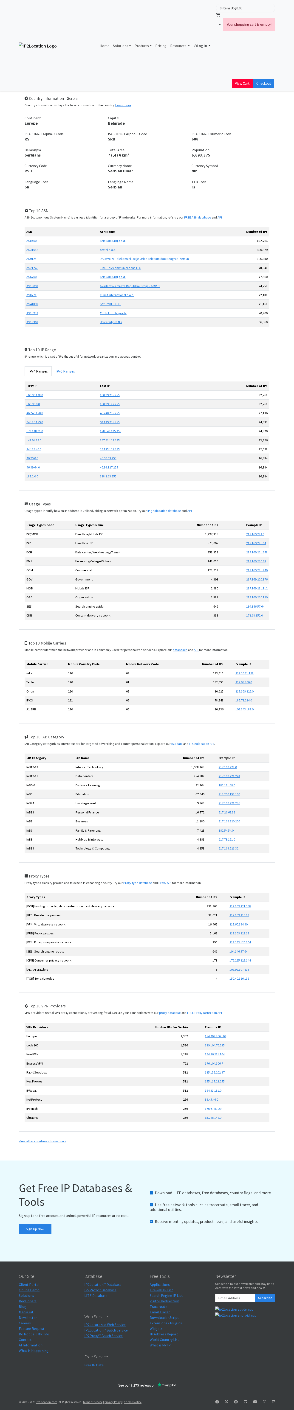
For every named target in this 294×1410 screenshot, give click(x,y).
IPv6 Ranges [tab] (65, 371)
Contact (25, 1339)
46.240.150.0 (34, 413)
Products (142, 45)
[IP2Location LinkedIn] (273, 1401)
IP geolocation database (164, 511)
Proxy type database (137, 883)
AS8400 (31, 241)
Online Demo (29, 1290)
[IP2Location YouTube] (255, 1401)
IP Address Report (164, 1334)
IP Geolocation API (201, 744)
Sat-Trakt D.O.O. (110, 304)
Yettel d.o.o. (108, 250)
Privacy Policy (113, 1402)
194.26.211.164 (215, 1054)
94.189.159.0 (34, 422)
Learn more (123, 105)
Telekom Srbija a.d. (113, 241)
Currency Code (36, 165)
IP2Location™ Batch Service (106, 1330)
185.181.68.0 (227, 785)
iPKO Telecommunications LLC (120, 268)
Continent (33, 118)
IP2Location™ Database (103, 1284)
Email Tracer (160, 1312)
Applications (160, 1284)
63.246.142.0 (213, 1118)
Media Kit (26, 1312)
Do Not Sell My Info (34, 1334)
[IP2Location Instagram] (264, 1401)
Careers (25, 1323)
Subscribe (265, 1298)
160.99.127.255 (110, 404)
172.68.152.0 (254, 615)
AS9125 (31, 259)
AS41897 (32, 304)
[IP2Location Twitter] (226, 1401)
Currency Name (120, 165)
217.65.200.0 (243, 682)
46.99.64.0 (33, 467)
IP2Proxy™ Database (100, 1290)
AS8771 (31, 295)
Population (200, 150)
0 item (225, 8)
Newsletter (28, 1317)
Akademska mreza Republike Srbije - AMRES (130, 286)
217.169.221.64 (256, 543)
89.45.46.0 (211, 1099)
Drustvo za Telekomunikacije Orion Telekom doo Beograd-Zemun (144, 259)
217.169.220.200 (229, 821)
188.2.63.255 (108, 476)
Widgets (156, 1328)
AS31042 (32, 250)
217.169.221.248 (257, 552)
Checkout (263, 83)
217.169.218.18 (239, 915)
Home (104, 45)
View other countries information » (42, 1141)
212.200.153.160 (229, 794)
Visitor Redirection (164, 1301)
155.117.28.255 (215, 1081)
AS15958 (32, 313)
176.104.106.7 (214, 1063)
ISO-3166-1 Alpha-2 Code (44, 134)
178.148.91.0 (34, 431)
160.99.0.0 (33, 404)
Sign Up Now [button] (35, 1229)
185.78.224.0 (243, 700)
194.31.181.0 (213, 1090)
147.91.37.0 (33, 440)
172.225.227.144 (240, 960)
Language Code (36, 181)
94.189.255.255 (110, 422)
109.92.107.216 (239, 969)
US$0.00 (237, 8)
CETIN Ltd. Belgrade (113, 313)
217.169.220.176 (257, 579)
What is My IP (160, 1345)
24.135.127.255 (110, 449)
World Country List (164, 1339)
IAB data (177, 744)
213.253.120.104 (240, 942)
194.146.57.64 (255, 606)
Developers (28, 1301)
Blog (22, 1306)
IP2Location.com (46, 1402)
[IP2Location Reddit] (236, 1401)
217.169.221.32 (228, 848)
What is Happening (34, 1350)
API (220, 217)
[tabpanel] (147, 433)
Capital (113, 118)
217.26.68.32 (227, 812)
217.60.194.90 (238, 924)
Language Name (120, 181)
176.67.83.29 (213, 1109)
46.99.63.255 (108, 458)
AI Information (30, 1345)
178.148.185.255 (110, 431)
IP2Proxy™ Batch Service (103, 1335)
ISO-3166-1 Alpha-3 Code (127, 134)
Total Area (116, 150)
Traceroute (158, 1306)
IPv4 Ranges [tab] (38, 371)
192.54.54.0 (226, 830)
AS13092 (32, 286)
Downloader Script (164, 1317)
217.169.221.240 (257, 570)
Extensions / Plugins (166, 1323)
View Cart (242, 83)
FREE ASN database (197, 217)
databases (180, 650)
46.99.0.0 (32, 458)
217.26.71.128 (244, 673)
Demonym (33, 150)
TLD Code (199, 181)
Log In (202, 45)
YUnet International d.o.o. (117, 295)
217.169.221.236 (229, 803)
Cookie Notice (132, 1402)
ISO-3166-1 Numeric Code (212, 134)
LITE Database (95, 1295)
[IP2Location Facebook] (217, 1401)
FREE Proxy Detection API (204, 1013)
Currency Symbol (205, 165)
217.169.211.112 (257, 588)
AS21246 (32, 268)
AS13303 (32, 322)
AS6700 (31, 277)
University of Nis (111, 322)
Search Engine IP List (166, 1295)
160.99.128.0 (34, 395)
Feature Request (32, 1328)
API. (189, 511)
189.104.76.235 (215, 1045)
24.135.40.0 (33, 449)
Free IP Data (94, 1365)
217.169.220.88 (256, 561)
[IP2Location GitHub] (245, 1401)
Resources (178, 45)
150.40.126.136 (239, 978)
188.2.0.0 (32, 476)
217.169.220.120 (257, 597)
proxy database (170, 1013)
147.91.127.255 (110, 440)
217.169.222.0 (255, 534)
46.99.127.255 (109, 467)
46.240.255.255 (110, 413)
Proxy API (164, 883)
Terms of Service (92, 1402)
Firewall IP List (161, 1290)
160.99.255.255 (110, 395)
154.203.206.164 (215, 1036)
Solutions (120, 45)
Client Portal (29, 1284)
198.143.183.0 (244, 709)
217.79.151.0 (227, 839)
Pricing (161, 45)
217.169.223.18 (239, 933)
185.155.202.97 (215, 1072)
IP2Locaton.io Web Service (105, 1324)
